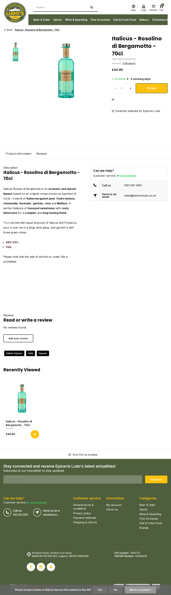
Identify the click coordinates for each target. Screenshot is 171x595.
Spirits (57, 19)
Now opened (127, 175)
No (115, 589)
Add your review (18, 338)
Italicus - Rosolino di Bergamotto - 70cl (37, 30)
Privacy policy (82, 513)
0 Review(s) (129, 63)
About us (112, 509)
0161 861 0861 (133, 185)
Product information (18, 153)
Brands (143, 527)
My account (113, 505)
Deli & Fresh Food (124, 19)
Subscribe (156, 479)
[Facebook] (31, 567)
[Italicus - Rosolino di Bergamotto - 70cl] (22, 398)
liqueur (43, 353)
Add (153, 88)
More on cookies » (140, 589)
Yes (100, 589)
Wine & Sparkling (76, 19)
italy (30, 353)
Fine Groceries (100, 19)
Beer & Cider (41, 19)
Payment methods (84, 517)
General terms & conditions (83, 506)
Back (9, 30)
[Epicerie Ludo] (15, 12)
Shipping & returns (85, 522)
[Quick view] (35, 434)
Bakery (144, 19)
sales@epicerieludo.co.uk (140, 195)
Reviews (41, 153)
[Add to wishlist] (113, 99)
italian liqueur (14, 353)
